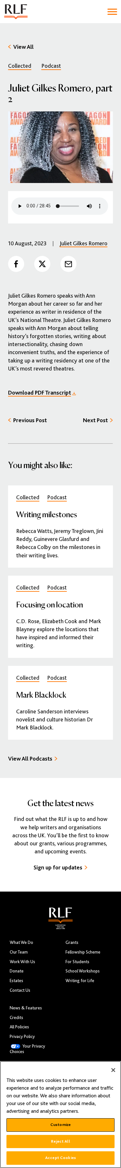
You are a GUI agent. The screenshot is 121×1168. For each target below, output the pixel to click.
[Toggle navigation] (112, 12)
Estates (16, 980)
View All (23, 46)
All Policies (19, 1027)
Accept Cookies (60, 1157)
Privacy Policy (22, 1036)
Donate (17, 971)
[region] (60, 1114)
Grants (72, 942)
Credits (16, 1017)
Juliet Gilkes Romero (83, 243)
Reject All (60, 1141)
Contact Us (20, 990)
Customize (60, 1124)
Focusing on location (49, 604)
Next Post (95, 420)
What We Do (21, 942)
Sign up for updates (58, 867)
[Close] (113, 1070)
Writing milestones (46, 514)
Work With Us (22, 961)
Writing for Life (80, 980)
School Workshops (83, 971)
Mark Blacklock (41, 694)
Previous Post (30, 420)
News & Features (26, 1008)
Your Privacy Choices (27, 1048)
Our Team (19, 952)
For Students (77, 961)
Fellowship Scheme (83, 952)
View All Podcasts (30, 758)
